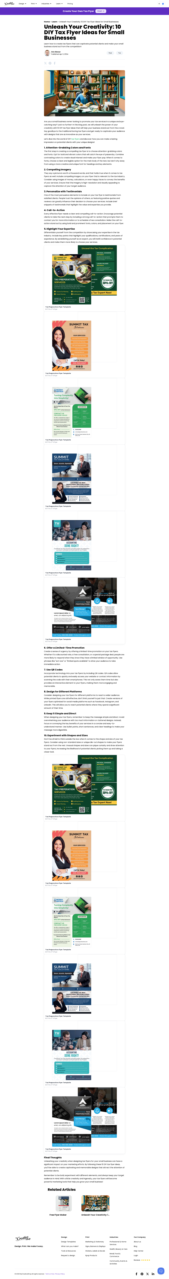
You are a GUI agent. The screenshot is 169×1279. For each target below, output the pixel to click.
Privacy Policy (60, 1274)
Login (136, 1255)
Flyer (110, 53)
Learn (54, 21)
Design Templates (68, 1242)
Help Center (138, 1251)
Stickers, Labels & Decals (95, 1251)
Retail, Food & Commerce (115, 1255)
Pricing (70, 4)
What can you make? (70, 1246)
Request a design (68, 1255)
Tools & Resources (68, 1251)
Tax (119, 53)
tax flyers (75, 139)
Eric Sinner (56, 52)
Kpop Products (91, 1255)
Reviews (137, 1260)
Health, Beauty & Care (118, 1249)
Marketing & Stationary (94, 1242)
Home (47, 21)
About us (137, 1242)
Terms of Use (49, 1274)
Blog (135, 1246)
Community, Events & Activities (118, 1262)
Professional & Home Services (118, 1243)
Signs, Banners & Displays (95, 1246)
